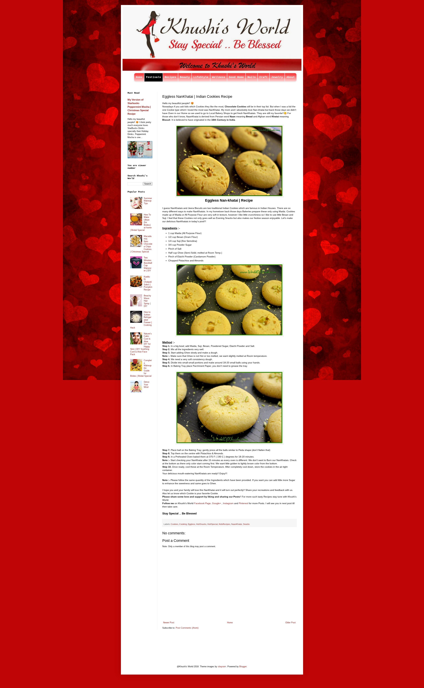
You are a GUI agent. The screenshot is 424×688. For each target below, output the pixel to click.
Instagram (228, 503)
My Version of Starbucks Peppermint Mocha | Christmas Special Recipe (139, 106)
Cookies (174, 524)
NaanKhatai (236, 524)
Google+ (216, 503)
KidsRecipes (224, 524)
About (291, 77)
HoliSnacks (201, 524)
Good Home (236, 77)
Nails (251, 77)
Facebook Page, (202, 503)
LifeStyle (200, 77)
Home (139, 77)
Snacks (246, 524)
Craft (263, 77)
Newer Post (168, 622)
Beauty (185, 77)
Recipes (170, 77)
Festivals (153, 77)
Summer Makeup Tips (148, 201)
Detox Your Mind (146, 384)
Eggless (191, 524)
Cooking (183, 524)
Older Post (290, 622)
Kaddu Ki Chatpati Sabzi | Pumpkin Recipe (148, 283)
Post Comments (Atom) (187, 628)
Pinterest (243, 503)
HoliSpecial (212, 524)
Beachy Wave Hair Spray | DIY (147, 300)
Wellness (218, 77)
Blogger (242, 666)
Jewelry (277, 77)
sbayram (222, 666)
